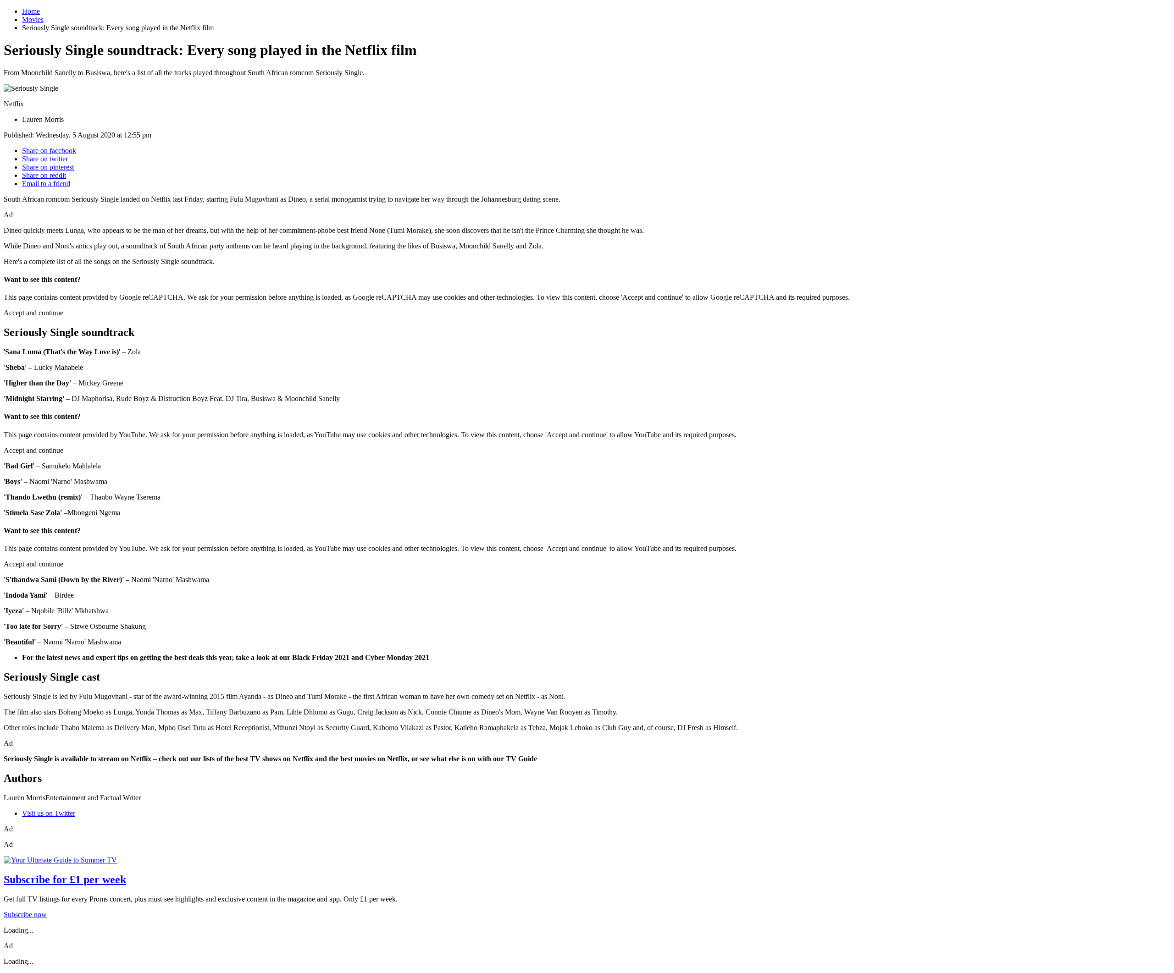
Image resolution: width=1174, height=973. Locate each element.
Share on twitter (45, 159)
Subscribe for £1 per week (65, 879)
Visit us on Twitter (48, 813)
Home (31, 11)
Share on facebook (49, 150)
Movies (33, 19)
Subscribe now (25, 914)
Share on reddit (44, 175)
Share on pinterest (48, 167)
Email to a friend (46, 183)
